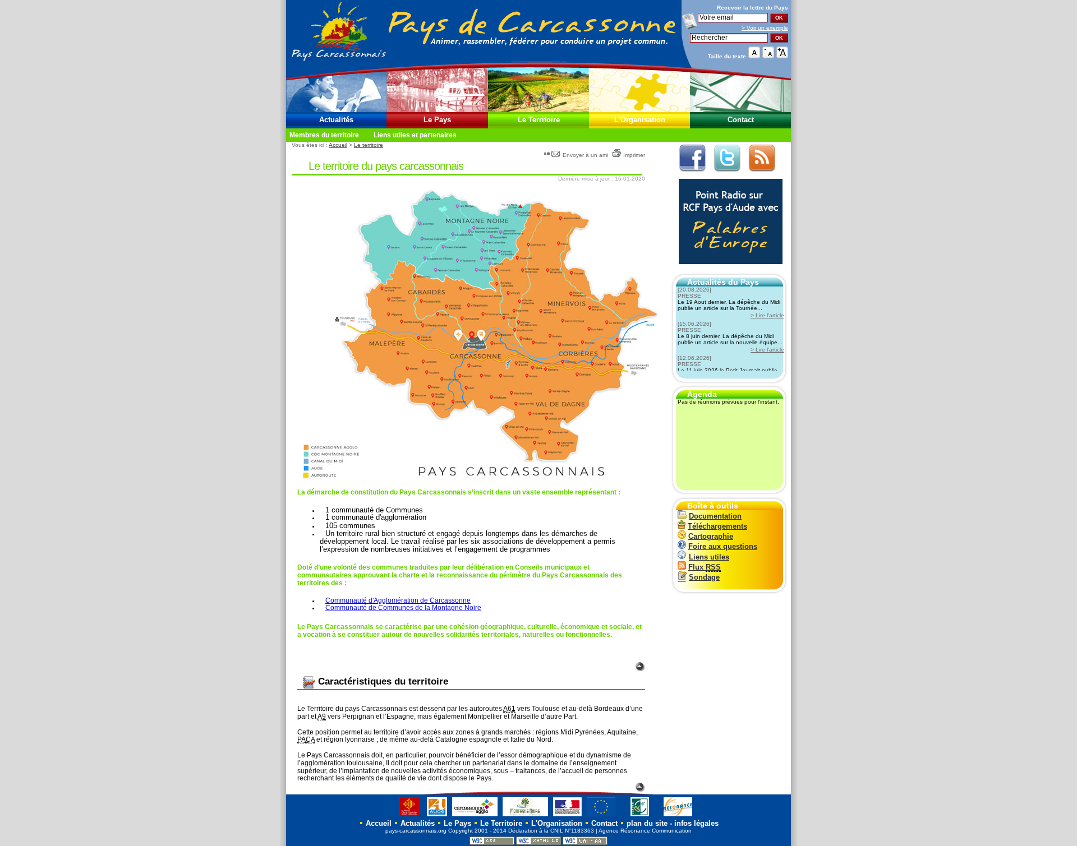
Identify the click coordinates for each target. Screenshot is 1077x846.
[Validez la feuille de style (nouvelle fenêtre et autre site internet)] (492, 843)
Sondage (704, 577)
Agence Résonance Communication (645, 830)
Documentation (715, 516)
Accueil (338, 145)
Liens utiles (709, 557)
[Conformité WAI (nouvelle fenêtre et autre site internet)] (585, 843)
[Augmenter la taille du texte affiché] (782, 56)
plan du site (647, 823)
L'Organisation (639, 119)
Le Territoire (539, 119)
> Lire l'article (767, 315)
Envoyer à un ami (585, 155)
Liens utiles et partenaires (415, 135)
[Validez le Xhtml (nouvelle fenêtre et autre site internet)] (538, 843)
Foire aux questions (722, 546)
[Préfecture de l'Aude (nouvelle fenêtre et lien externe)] (567, 816)
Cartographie (710, 536)
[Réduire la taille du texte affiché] (768, 56)
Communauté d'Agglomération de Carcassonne (398, 600)
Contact (741, 119)
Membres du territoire (324, 135)
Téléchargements (717, 526)
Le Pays (437, 119)
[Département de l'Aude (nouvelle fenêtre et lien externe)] (437, 816)
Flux (704, 567)
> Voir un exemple (765, 28)
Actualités (336, 119)
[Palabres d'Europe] (728, 270)
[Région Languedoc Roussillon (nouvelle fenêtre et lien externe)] (404, 816)
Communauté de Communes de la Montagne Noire (403, 607)
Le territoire (368, 145)
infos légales (696, 823)
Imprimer (634, 155)
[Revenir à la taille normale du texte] (754, 56)
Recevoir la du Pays (752, 7)
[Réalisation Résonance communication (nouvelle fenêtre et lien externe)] (678, 816)
